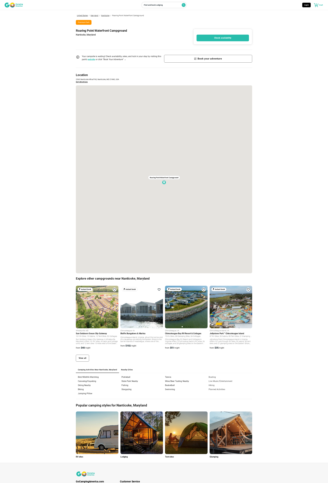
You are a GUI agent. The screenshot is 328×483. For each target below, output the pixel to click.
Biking (81, 389)
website (91, 59)
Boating (212, 377)
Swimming (170, 389)
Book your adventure (210, 58)
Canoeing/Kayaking (87, 381)
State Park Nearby (129, 381)
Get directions (82, 82)
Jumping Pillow (85, 393)
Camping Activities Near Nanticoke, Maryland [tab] (97, 370)
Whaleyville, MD (82, 331)
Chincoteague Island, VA (219, 331)
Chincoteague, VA (127, 331)
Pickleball (125, 377)
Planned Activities (217, 389)
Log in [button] (306, 5)
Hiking (211, 385)
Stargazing (126, 389)
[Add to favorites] (114, 289)
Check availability (222, 38)
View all (82, 358)
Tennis (168, 377)
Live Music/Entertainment (220, 381)
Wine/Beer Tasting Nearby (177, 381)
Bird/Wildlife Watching (88, 377)
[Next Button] (115, 306)
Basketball (170, 385)
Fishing (124, 385)
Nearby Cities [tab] (127, 370)
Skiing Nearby (84, 385)
